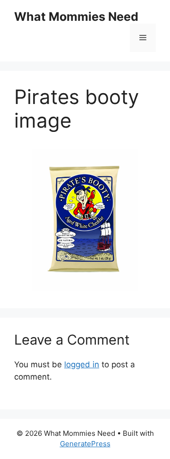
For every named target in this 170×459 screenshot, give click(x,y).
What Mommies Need (76, 16)
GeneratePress (85, 443)
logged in (81, 364)
